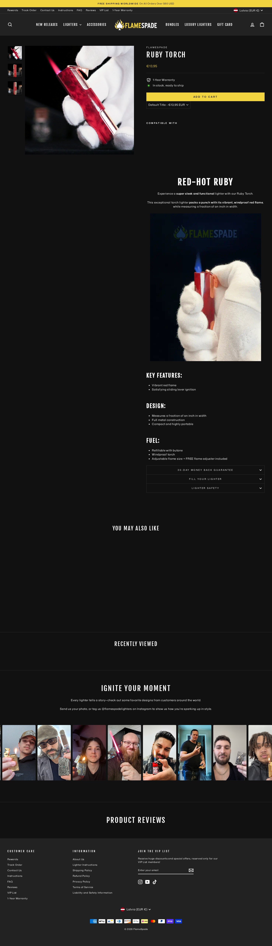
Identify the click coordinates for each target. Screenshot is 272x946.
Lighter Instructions (85, 864)
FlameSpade (157, 47)
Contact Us (47, 10)
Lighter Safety (205, 488)
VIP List (104, 10)
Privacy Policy (81, 881)
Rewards (12, 10)
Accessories (96, 25)
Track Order (29, 10)
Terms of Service (83, 887)
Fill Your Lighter (205, 479)
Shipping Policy (82, 870)
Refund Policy (81, 876)
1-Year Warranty (123, 10)
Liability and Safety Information (93, 892)
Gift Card (225, 25)
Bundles (172, 25)
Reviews (91, 10)
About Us (78, 859)
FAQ (79, 10)
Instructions (65, 10)
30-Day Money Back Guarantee (205, 470)
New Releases (47, 25)
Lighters (71, 25)
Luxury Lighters (198, 25)
